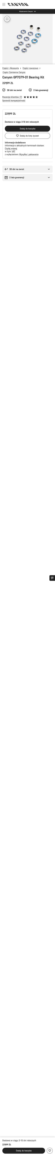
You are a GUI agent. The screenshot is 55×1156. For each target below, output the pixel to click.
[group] (27, 39)
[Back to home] (18, 4)
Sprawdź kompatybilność (13, 100)
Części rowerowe (30, 68)
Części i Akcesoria (10, 68)
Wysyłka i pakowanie (28, 154)
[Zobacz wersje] (3, 61)
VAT (13, 151)
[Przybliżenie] (7, 19)
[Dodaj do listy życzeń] (50, 1151)
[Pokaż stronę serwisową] (52, 578)
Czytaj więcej (11, 148)
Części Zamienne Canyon (14, 72)
